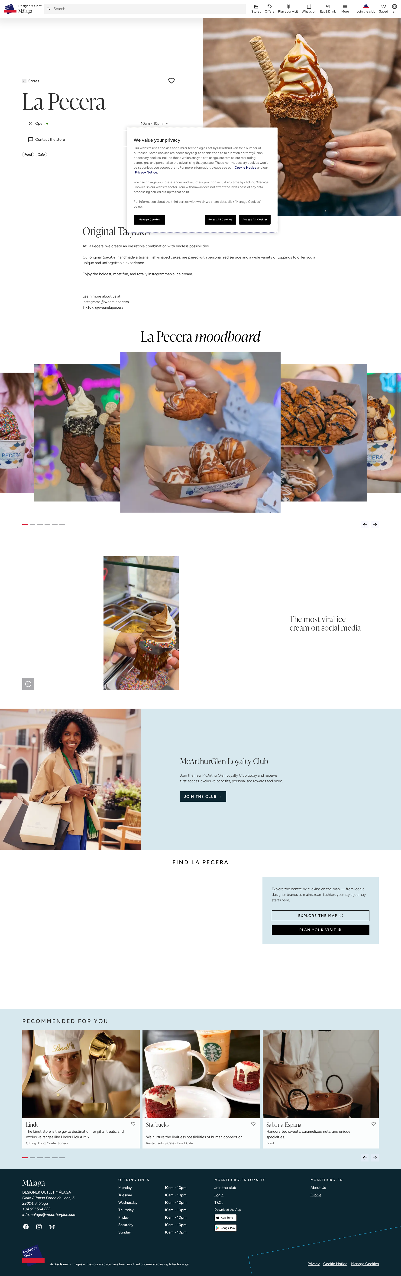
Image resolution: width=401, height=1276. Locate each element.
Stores (33, 81)
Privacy (314, 1264)
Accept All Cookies (255, 219)
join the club (200, 796)
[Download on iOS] (225, 1218)
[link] (30, 9)
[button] (133, 1124)
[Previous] (365, 524)
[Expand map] (140, 938)
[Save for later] (171, 80)
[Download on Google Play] (225, 1228)
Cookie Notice (335, 1264)
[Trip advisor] (52, 1226)
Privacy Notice (146, 172)
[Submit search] (48, 9)
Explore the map (317, 915)
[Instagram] (39, 1226)
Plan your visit (317, 930)
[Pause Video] (28, 684)
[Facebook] (26, 1226)
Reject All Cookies (220, 219)
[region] (202, 180)
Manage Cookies (365, 1264)
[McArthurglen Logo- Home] (10, 9)
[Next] (375, 524)
